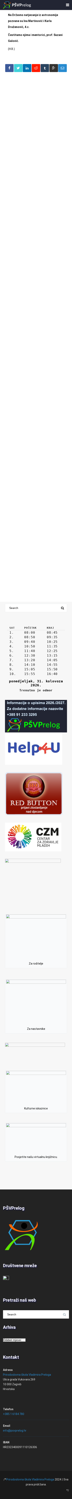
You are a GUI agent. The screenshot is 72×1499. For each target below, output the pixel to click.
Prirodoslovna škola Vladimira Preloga (27, 1374)
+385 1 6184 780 (13, 1414)
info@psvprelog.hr (14, 1430)
